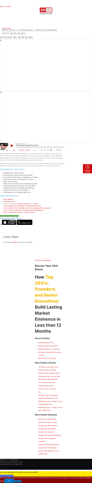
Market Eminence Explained (47, 346)
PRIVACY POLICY (5, 462)
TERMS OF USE (17, 462)
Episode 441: (47, 448)
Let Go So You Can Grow (47, 389)
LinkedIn (19, 204)
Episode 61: (48, 444)
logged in (15, 242)
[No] (17, 481)
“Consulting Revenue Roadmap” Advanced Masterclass (22, 206)
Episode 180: (46, 429)
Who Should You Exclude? (47, 358)
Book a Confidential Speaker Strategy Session (19, 212)
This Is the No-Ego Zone (46, 382)
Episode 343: (48, 425)
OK (9, 481)
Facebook (26, 204)
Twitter (35, 204)
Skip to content (5, 6)
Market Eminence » (6, 476)
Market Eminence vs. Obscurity (49, 349)
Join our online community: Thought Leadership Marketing (23, 210)
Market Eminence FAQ (45, 342)
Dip (39, 392)
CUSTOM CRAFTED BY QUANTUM (11, 464)
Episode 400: (49, 435)
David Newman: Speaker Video (49, 373)
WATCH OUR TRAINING (43, 260)
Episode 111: (47, 422)
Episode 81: (46, 432)
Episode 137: (47, 419)
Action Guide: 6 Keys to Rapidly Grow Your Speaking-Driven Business (27, 208)
